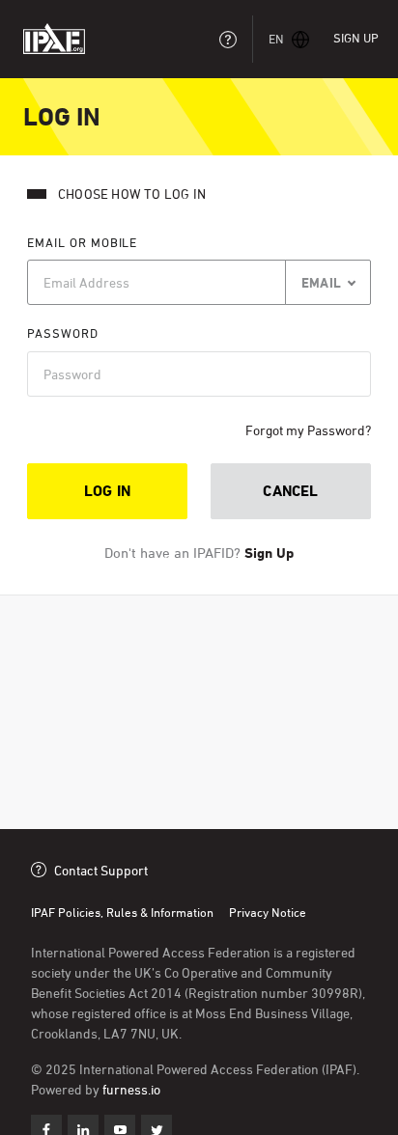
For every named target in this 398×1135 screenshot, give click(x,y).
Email (321, 282)
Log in (107, 491)
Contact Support (101, 870)
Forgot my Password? (308, 430)
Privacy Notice (267, 912)
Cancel (290, 491)
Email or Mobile (82, 242)
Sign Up (356, 37)
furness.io (131, 1089)
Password (63, 333)
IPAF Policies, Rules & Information (122, 912)
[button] (289, 39)
